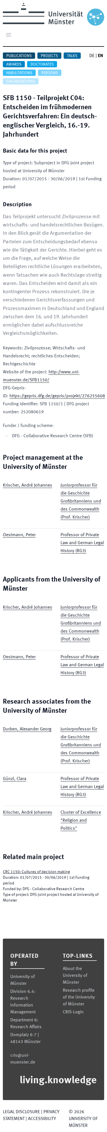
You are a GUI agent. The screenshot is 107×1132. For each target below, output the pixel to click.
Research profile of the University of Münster (79, 997)
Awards (13, 64)
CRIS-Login (73, 1012)
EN (100, 56)
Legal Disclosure (21, 1112)
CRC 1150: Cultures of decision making (36, 872)
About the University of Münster (75, 976)
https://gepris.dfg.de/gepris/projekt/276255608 (57, 396)
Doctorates (42, 64)
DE (91, 56)
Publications (19, 56)
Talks (72, 56)
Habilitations (19, 73)
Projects (49, 56)
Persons (49, 73)
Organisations (20, 82)
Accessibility (42, 1119)
